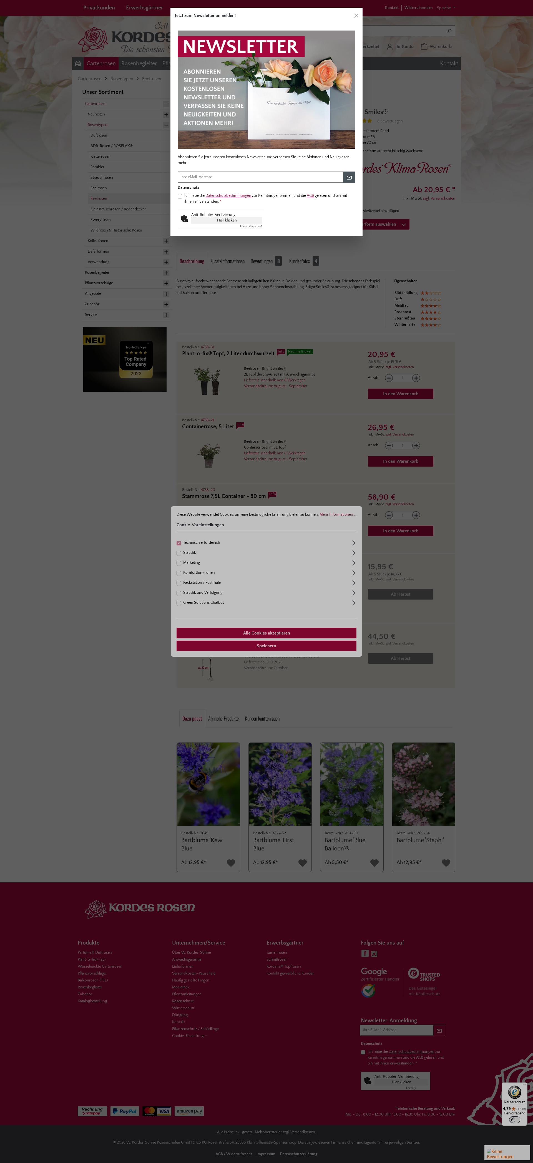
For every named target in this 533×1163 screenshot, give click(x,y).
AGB (310, 195)
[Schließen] (356, 15)
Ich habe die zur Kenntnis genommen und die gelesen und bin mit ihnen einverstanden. (265, 198)
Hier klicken (227, 220)
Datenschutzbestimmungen (228, 195)
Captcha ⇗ (251, 226)
